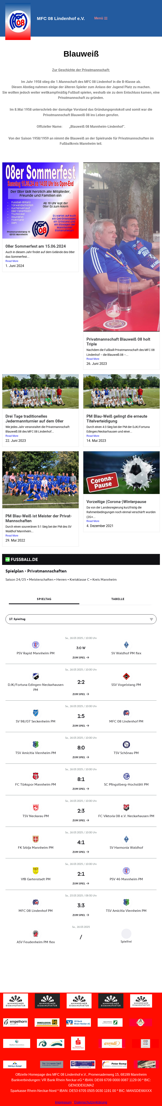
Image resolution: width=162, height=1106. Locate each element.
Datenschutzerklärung (90, 1102)
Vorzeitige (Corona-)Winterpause (116, 501)
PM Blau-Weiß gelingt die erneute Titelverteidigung (116, 419)
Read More (11, 261)
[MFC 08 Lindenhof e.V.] (17, 21)
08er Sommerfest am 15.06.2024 (35, 246)
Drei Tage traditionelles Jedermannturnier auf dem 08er (34, 419)
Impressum (63, 1102)
